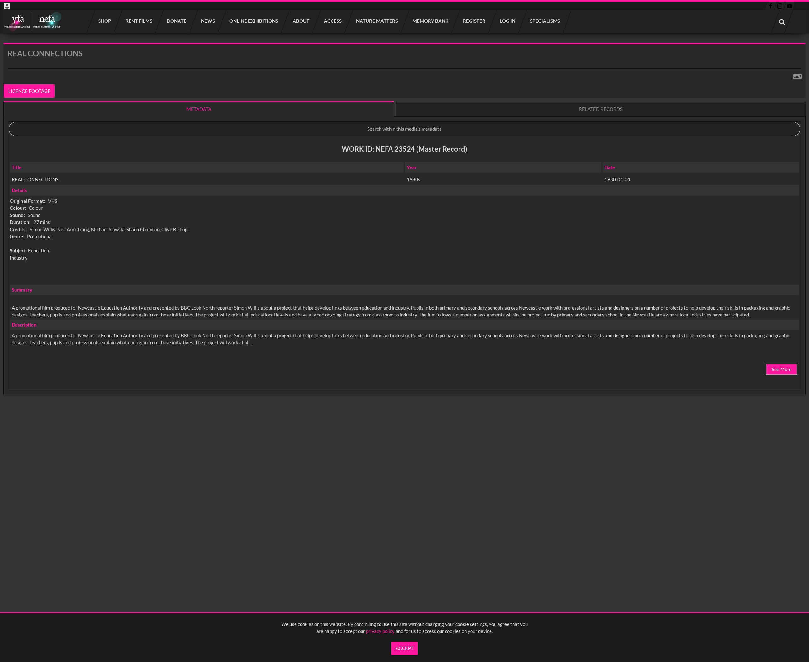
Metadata (198, 109)
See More (782, 369)
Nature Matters (377, 21)
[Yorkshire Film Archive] (33, 21)
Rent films (139, 21)
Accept (405, 648)
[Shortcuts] (797, 75)
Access (333, 21)
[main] (404, 236)
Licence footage (29, 91)
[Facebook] (770, 6)
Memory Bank (431, 21)
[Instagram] (780, 6)
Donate (177, 21)
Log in (508, 21)
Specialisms (545, 21)
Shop (105, 21)
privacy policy (380, 631)
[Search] (782, 21)
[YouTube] (789, 6)
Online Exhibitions (254, 21)
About (301, 21)
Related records (601, 109)
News (208, 21)
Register (474, 21)
